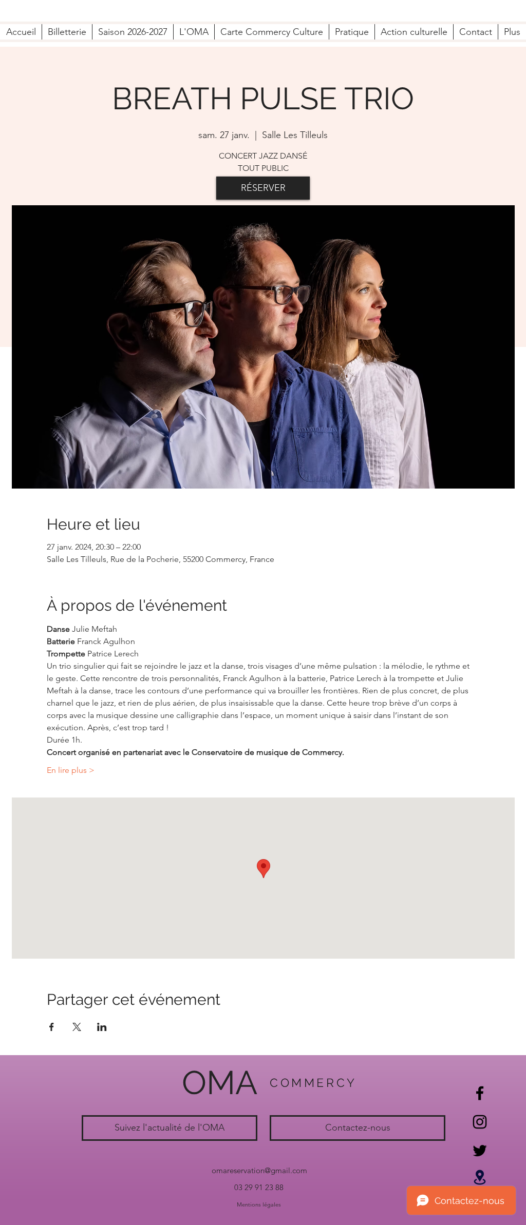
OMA (219, 1082)
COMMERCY (313, 1083)
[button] (193, 32)
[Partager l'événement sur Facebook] (52, 1027)
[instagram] (480, 1122)
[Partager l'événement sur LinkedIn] (102, 1027)
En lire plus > (71, 770)
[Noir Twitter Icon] (480, 1150)
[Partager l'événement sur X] (77, 1027)
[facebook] (480, 1093)
